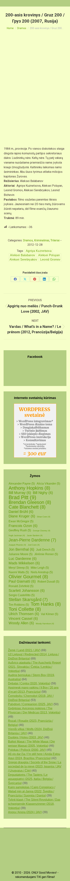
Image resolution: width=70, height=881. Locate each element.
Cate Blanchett (27, 507)
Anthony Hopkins (29, 488)
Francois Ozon (23, 526)
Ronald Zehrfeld (21, 586)
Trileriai (55, 240)
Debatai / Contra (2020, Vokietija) (29, 683)
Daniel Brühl (21, 512)
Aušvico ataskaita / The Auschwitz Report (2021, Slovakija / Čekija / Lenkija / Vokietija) (34, 666)
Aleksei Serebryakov (23, 259)
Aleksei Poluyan (49, 255)
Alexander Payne (22, 483)
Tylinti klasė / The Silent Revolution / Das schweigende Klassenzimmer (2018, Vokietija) (34, 804)
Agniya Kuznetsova (39, 250)
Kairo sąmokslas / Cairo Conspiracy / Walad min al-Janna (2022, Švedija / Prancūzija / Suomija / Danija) (31, 791)
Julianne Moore (20, 554)
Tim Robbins (19, 604)
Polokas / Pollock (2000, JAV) (27, 749)
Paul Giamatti (22, 581)
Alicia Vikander (48, 483)
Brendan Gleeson (30, 502)
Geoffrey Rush (20, 530)
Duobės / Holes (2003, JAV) (25, 737)
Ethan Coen (43, 517)
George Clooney (41, 531)
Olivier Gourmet (28, 577)
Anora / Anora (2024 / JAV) (25, 812)
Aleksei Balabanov (22, 255)
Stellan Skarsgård (28, 600)
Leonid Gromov (50, 259)
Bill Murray (20, 493)
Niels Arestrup (42, 572)
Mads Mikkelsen (24, 563)
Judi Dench (45, 549)
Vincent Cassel (23, 618)
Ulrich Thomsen (24, 614)
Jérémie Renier (46, 554)
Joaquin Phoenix (17, 545)
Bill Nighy (43, 493)
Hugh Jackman (17, 535)
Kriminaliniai (41, 240)
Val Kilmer (49, 614)
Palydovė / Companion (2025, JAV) (30, 704)
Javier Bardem (35, 535)
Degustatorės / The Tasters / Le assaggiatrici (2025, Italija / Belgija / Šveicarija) (30, 779)
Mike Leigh (40, 567)
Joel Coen (34, 545)
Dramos (28, 240)
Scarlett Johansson (27, 591)
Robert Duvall (48, 581)
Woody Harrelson (45, 623)
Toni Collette (25, 609)
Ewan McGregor (21, 521)
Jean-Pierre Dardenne (32, 540)
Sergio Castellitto (22, 595)
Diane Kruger (22, 516)
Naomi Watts (19, 572)
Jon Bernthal (21, 549)
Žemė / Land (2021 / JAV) (24, 650)
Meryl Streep (19, 567)
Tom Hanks (46, 604)
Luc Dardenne (23, 559)
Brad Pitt (22, 497)
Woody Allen (21, 623)
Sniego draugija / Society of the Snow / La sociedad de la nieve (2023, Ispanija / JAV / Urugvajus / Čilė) (34, 766)
